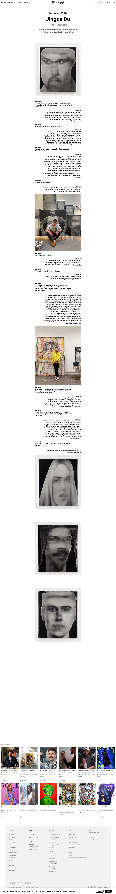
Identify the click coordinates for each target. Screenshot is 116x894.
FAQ (70, 855)
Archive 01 (31, 841)
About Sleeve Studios (54, 834)
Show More (3, 776)
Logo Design (12, 842)
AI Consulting (12, 868)
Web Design (12, 840)
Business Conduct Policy (75, 845)
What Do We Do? (53, 856)
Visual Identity (12, 847)
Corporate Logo (53, 842)
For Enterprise (52, 871)
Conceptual (12, 837)
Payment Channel (93, 840)
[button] (96, 3)
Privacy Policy (72, 834)
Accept (108, 891)
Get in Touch (92, 835)
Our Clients (51, 847)
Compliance (72, 840)
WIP (10, 873)
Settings (99, 891)
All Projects (12, 834)
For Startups (52, 866)
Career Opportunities (54, 845)
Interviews (31, 834)
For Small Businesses (54, 869)
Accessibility (72, 850)
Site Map (71, 852)
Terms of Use (72, 837)
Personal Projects (53, 874)
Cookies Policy (72, 847)
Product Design (13, 852)
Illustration (11, 863)
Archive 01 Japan (33, 847)
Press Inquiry (92, 837)
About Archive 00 (33, 837)
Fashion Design (13, 855)
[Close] (114, 891)
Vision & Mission (53, 840)
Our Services (52, 858)
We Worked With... (53, 864)
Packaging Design (13, 850)
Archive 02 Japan (33, 849)
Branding (11, 845)
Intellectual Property (74, 842)
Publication (12, 870)
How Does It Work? (54, 861)
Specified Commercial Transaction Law (78, 858)
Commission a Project (94, 833)
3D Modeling (12, 858)
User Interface (12, 865)
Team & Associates (54, 837)
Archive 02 (31, 844)
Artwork (11, 860)
